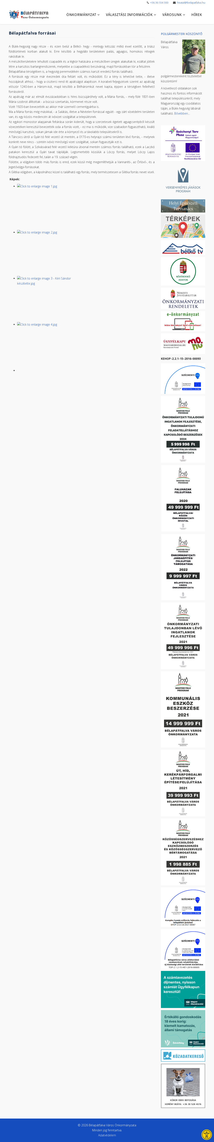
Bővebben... (182, 113)
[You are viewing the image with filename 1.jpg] (86, 207)
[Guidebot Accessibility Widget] (206, 1134)
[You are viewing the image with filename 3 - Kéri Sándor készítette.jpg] (86, 299)
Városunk (172, 14)
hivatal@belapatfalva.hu (191, 2)
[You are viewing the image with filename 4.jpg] (86, 345)
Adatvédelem (107, 1135)
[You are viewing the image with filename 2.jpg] (86, 253)
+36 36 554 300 (159, 2)
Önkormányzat (81, 14)
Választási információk (129, 14)
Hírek (196, 14)
